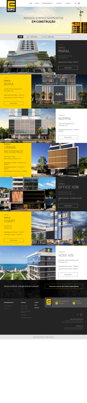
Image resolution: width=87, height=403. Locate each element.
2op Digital (51, 337)
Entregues (6, 308)
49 (61, 303)
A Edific (37, 3)
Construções (24, 308)
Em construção (7, 305)
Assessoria (23, 314)
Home (30, 3)
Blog (36, 305)
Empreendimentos (47, 3)
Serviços (59, 3)
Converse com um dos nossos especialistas (64, 286)
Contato (68, 3)
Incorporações (24, 305)
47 (79, 303)
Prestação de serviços (26, 317)
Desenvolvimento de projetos (26, 311)
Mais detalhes (68, 67)
